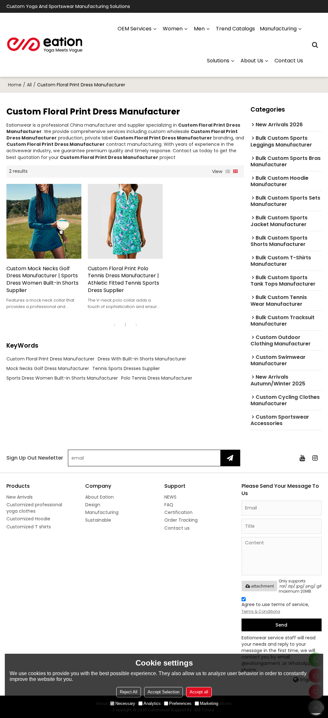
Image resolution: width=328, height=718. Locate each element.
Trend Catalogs (235, 28)
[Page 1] (114, 325)
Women (173, 28)
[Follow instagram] (315, 458)
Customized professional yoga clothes (34, 507)
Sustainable (98, 520)
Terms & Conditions (261, 611)
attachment (262, 585)
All (29, 85)
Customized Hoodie (28, 519)
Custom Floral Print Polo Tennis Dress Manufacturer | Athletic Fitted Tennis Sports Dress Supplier (123, 279)
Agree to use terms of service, (275, 607)
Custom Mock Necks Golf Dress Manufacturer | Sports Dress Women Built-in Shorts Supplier (42, 279)
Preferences (180, 703)
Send (281, 625)
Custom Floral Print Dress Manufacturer (50, 359)
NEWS (170, 497)
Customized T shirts (28, 527)
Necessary (125, 703)
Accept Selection (163, 692)
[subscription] (230, 458)
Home (14, 85)
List (228, 171)
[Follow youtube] (302, 458)
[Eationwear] (44, 45)
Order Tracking (181, 520)
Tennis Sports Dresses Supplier (126, 368)
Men (199, 28)
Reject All (128, 692)
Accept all (199, 692)
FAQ (168, 504)
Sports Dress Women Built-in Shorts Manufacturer (62, 378)
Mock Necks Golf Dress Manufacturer (47, 368)
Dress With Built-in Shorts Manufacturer (142, 359)
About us (252, 60)
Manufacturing (102, 512)
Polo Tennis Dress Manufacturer (156, 378)
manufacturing (278, 28)
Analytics (152, 703)
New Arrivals (19, 497)
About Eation (99, 497)
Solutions (218, 60)
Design (92, 504)
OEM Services (135, 28)
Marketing (209, 703)
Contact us (289, 60)
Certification (178, 512)
